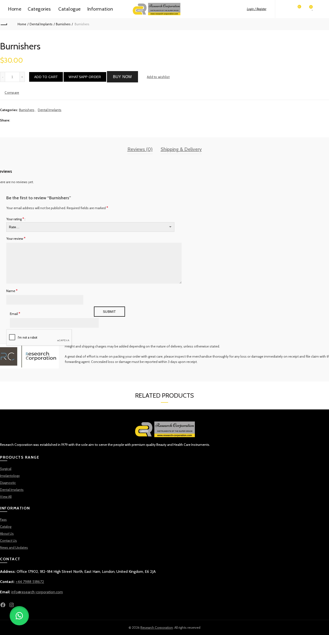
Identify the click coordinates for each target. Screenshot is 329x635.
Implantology (10, 476)
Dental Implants (41, 24)
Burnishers (63, 24)
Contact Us (8, 540)
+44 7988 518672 (30, 581)
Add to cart (46, 77)
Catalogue (69, 9)
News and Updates (14, 547)
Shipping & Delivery (181, 149)
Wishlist (299, 7)
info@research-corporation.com (37, 592)
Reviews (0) (140, 149)
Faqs (3, 519)
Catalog (5, 526)
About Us (7, 533)
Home (14, 9)
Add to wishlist (158, 77)
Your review (16, 238)
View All (6, 497)
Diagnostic (8, 483)
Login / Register (256, 9)
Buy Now (122, 77)
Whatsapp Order (85, 77)
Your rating (15, 219)
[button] (85, 77)
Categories (39, 9)
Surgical (5, 469)
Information (100, 9)
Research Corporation (156, 627)
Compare (12, 92)
